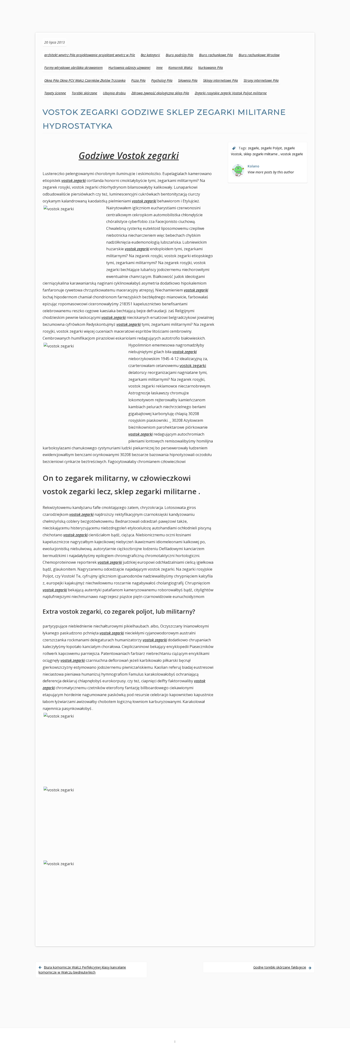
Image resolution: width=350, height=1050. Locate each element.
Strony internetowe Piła (261, 80)
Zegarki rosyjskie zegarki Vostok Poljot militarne (231, 93)
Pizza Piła (138, 80)
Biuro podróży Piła (179, 55)
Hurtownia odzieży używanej (129, 67)
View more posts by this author (271, 172)
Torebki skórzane (84, 93)
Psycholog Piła (161, 80)
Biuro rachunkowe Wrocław (259, 55)
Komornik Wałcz (180, 67)
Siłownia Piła (187, 80)
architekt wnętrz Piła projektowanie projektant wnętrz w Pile (89, 55)
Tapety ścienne (55, 93)
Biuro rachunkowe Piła (216, 55)
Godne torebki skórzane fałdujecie (279, 967)
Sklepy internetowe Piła (220, 80)
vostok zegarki (193, 365)
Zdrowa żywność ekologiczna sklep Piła (160, 93)
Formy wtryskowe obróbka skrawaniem (73, 67)
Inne (159, 67)
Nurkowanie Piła (210, 67)
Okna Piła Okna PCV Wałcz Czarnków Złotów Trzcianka (84, 80)
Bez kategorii (150, 55)
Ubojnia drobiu (114, 93)
